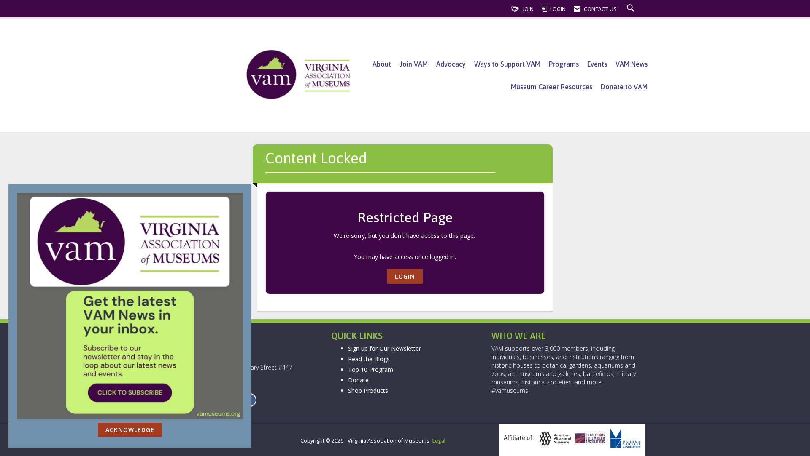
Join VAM (414, 64)
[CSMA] (589, 438)
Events (597, 64)
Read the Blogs (369, 359)
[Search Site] (632, 9)
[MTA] (624, 438)
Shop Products (368, 391)
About (382, 64)
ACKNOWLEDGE (129, 430)
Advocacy (451, 64)
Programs (564, 64)
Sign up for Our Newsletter (384, 348)
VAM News (632, 64)
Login (405, 276)
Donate (358, 380)
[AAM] (554, 438)
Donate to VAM (624, 87)
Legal (439, 440)
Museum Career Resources (551, 87)
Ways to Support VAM (507, 64)
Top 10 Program (370, 369)
